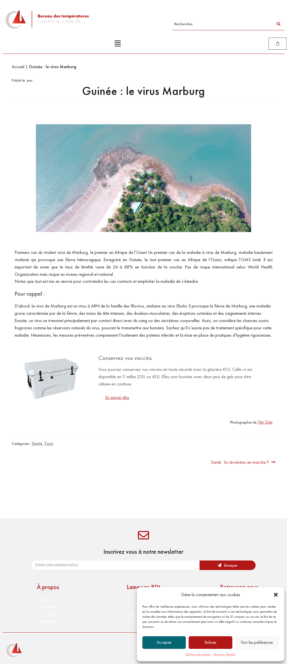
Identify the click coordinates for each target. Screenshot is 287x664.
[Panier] (278, 44)
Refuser (210, 642)
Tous (48, 443)
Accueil (18, 67)
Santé (37, 443)
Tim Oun (265, 422)
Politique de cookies (198, 654)
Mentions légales (224, 654)
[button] (276, 595)
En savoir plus (117, 397)
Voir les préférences (257, 642)
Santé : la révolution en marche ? (240, 462)
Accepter (164, 642)
